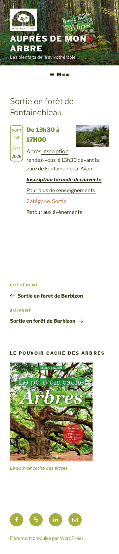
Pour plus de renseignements (61, 190)
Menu (63, 74)
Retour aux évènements (54, 212)
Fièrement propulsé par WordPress (47, 538)
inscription (54, 151)
